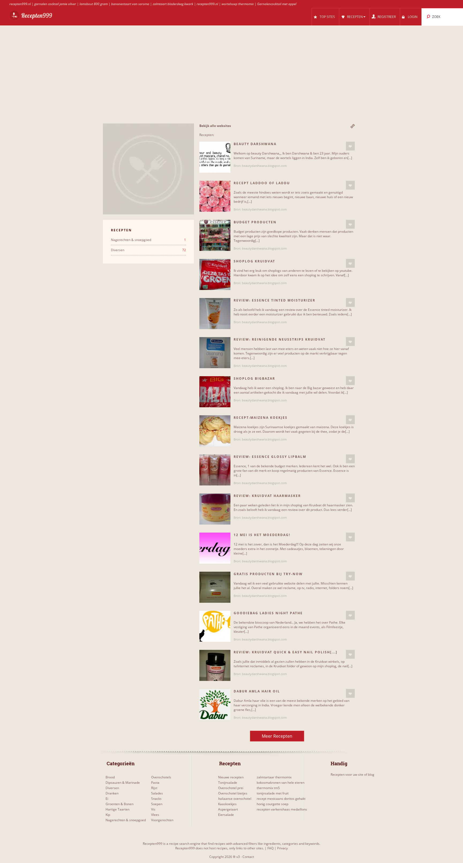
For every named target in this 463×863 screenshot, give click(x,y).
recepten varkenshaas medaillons (282, 809)
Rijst (154, 788)
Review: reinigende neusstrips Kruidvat (280, 339)
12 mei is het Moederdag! (262, 535)
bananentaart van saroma (130, 4)
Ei (107, 798)
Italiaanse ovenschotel (234, 798)
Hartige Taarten (117, 809)
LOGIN (412, 16)
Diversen (148, 250)
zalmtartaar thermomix (274, 777)
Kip (108, 814)
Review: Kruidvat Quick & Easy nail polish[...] (285, 652)
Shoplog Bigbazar (254, 378)
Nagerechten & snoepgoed (148, 240)
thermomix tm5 (268, 788)
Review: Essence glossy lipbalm (270, 456)
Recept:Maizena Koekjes (260, 417)
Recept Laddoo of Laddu (262, 183)
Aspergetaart (228, 809)
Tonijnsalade (227, 782)
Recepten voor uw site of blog (352, 774)
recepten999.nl (20, 4)
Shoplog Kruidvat (254, 261)
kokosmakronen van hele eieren (280, 782)
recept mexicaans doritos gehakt (281, 798)
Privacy (282, 848)
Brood (110, 777)
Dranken (112, 793)
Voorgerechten (162, 820)
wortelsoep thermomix (238, 4)
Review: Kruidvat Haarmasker (267, 495)
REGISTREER (387, 16)
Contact (248, 856)
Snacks (156, 798)
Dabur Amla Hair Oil (257, 691)
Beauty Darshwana (255, 144)
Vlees (155, 814)
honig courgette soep (272, 804)
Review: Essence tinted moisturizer (274, 300)
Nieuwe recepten (231, 777)
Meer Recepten (277, 736)
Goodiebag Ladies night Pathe (268, 613)
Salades (157, 793)
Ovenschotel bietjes (232, 793)
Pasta (155, 782)
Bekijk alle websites (215, 125)
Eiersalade (226, 814)
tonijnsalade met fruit (273, 793)
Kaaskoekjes (227, 804)
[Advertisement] (229, 83)
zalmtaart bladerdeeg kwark (173, 4)
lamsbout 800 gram (94, 4)
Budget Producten (255, 222)
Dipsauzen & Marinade (123, 782)
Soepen (156, 804)
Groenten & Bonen (119, 804)
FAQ (270, 848)
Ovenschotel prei (230, 788)
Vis (153, 809)
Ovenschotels (161, 777)
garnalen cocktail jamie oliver (55, 4)
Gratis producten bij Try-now (268, 574)
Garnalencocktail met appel (276, 4)
